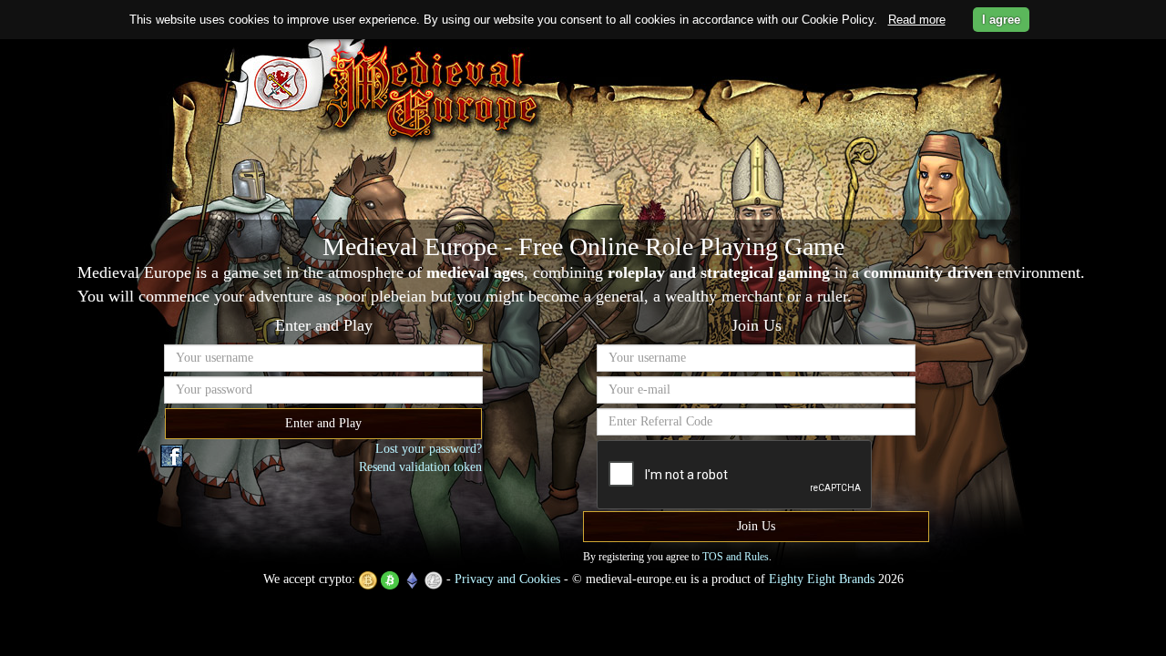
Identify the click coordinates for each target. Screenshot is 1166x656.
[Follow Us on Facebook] (171, 455)
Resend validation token (420, 467)
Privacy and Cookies (507, 579)
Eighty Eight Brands (821, 579)
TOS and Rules (735, 556)
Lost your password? (428, 449)
